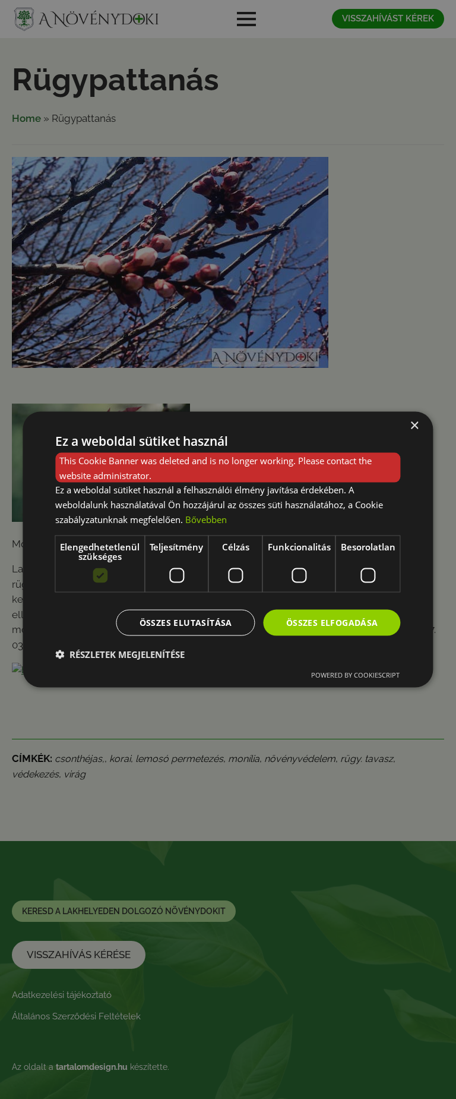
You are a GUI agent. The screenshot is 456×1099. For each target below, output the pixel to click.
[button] (120, 654)
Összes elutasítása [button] (186, 622)
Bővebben (206, 519)
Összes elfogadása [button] (332, 622)
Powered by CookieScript (355, 674)
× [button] (414, 425)
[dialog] (228, 549)
